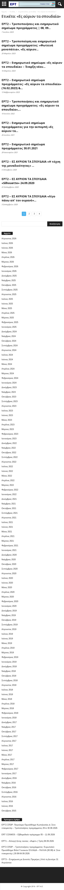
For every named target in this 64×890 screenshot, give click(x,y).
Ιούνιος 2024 (7, 359)
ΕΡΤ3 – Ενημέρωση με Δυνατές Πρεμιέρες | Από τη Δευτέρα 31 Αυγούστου (30, 861)
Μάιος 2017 (7, 755)
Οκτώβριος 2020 (9, 564)
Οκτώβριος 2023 (9, 397)
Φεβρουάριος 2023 (10, 434)
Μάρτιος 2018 (8, 708)
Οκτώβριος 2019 (9, 620)
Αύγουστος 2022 (9, 462)
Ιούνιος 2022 (7, 471)
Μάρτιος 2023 (8, 429)
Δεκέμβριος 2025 (9, 276)
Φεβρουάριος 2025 (10, 322)
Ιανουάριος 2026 (9, 271)
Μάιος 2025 (7, 308)
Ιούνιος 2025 (7, 304)
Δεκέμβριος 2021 (9, 499)
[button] (59, 4)
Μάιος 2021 (7, 531)
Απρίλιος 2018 (8, 704)
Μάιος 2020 (7, 587)
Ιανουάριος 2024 (9, 383)
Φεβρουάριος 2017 (10, 769)
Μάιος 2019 (7, 643)
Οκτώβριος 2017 (9, 731)
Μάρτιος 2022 (8, 485)
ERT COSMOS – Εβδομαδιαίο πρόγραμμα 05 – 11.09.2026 (28, 834)
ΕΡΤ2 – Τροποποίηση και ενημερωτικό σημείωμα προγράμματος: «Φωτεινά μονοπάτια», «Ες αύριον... (29, 45)
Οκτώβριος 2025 (9, 285)
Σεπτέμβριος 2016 (10, 792)
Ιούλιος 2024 (7, 355)
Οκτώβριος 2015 (9, 811)
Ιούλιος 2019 (7, 634)
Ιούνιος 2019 (7, 638)
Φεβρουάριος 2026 (10, 266)
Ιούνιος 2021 (7, 527)
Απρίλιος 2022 (8, 480)
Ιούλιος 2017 (7, 745)
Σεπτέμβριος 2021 (10, 513)
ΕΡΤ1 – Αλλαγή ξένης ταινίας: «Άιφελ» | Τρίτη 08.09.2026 (28, 841)
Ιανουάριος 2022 (9, 494)
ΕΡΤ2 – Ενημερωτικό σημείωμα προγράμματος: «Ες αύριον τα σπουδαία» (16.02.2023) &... (31, 84)
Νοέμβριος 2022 (9, 448)
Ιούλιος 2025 (7, 299)
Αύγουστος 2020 (9, 573)
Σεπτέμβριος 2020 (10, 569)
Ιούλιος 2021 (7, 522)
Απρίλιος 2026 (8, 257)
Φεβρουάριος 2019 (10, 657)
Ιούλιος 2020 (7, 578)
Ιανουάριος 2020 (9, 606)
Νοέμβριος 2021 (9, 504)
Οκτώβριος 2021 (9, 508)
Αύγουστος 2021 (9, 517)
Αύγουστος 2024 (9, 350)
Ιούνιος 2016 (7, 806)
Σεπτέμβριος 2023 (10, 401)
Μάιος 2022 (7, 476)
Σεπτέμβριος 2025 (10, 290)
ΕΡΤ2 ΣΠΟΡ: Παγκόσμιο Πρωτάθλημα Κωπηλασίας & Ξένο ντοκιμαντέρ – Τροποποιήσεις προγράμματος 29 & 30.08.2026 (29, 826)
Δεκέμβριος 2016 (9, 778)
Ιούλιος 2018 (7, 690)
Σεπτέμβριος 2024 (10, 345)
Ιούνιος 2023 (7, 415)
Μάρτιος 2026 (8, 262)
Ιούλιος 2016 (7, 801)
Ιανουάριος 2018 (9, 717)
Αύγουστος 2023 (9, 406)
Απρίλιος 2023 (8, 424)
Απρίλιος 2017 (8, 759)
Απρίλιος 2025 (8, 313)
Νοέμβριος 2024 (9, 336)
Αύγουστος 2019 (9, 629)
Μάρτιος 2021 (8, 541)
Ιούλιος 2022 (7, 466)
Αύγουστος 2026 (9, 238)
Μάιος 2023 (7, 420)
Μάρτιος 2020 (8, 597)
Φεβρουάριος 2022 (10, 490)
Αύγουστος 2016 (9, 797)
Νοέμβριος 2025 (9, 280)
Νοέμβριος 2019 (9, 615)
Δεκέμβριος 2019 (9, 611)
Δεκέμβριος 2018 (9, 666)
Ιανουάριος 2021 (9, 550)
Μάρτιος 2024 (8, 373)
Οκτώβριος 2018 (9, 676)
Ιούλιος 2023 (7, 410)
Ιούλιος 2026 (7, 243)
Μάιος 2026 (7, 252)
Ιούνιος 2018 (7, 694)
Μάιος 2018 (7, 699)
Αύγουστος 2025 (9, 294)
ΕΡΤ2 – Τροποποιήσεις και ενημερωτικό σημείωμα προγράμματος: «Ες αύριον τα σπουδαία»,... (30, 105)
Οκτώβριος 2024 (9, 341)
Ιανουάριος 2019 (9, 662)
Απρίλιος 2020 (8, 592)
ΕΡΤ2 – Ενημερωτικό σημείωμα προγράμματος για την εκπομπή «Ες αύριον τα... (27, 127)
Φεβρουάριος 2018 (10, 713)
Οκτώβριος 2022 (9, 452)
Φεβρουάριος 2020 (10, 601)
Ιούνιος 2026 (7, 248)
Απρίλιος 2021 (8, 536)
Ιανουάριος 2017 (9, 773)
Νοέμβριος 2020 (9, 559)
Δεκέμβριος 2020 (9, 555)
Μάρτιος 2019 (8, 652)
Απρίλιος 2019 (8, 648)
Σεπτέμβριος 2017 (10, 736)
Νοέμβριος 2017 (9, 727)
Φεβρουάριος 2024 (10, 378)
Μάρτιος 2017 (8, 764)
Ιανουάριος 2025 (9, 327)
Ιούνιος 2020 (7, 583)
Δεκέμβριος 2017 (9, 722)
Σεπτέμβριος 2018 (10, 680)
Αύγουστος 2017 (9, 741)
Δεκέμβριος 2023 (9, 387)
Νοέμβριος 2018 (9, 671)
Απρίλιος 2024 (8, 369)
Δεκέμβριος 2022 (9, 443)
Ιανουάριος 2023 (9, 438)
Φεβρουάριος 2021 (10, 545)
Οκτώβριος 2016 (9, 787)
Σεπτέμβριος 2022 (10, 457)
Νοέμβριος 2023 (9, 392)
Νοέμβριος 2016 (9, 783)
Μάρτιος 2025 (8, 317)
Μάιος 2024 (7, 364)
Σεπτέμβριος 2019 (10, 624)
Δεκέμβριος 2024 (9, 331)
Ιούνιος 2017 (7, 750)
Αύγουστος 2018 (9, 685)
